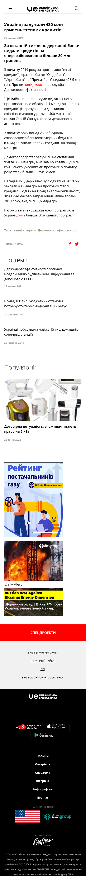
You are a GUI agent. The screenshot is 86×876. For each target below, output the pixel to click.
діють (20, 215)
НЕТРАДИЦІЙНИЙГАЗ (43, 661)
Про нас (42, 797)
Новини (43, 756)
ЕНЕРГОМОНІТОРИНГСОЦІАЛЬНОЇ (42, 677)
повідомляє (33, 84)
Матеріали (42, 764)
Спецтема (42, 773)
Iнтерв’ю (42, 781)
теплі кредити (25, 230)
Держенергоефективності (57, 230)
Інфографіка (42, 789)
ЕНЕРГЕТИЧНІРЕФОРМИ (42, 652)
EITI (42, 669)
